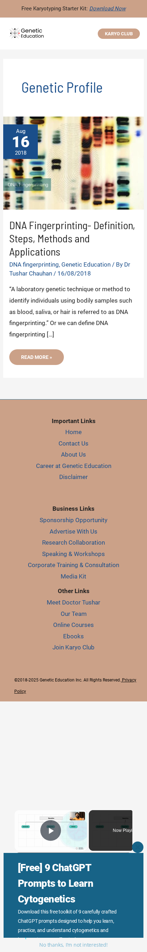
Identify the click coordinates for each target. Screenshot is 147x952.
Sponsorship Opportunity (73, 520)
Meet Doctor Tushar (73, 602)
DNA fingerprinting (34, 264)
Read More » (42, 359)
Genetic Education (86, 264)
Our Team (74, 613)
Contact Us (73, 443)
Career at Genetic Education (73, 465)
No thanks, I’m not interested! (73, 944)
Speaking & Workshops (73, 553)
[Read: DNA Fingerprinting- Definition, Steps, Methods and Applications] (73, 162)
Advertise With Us (73, 531)
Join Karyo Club (73, 647)
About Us (73, 454)
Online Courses (73, 624)
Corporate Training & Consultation (73, 564)
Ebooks (73, 636)
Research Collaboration (73, 542)
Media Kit (73, 576)
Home (73, 432)
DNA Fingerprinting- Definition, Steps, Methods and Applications (72, 238)
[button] (119, 34)
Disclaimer (73, 476)
